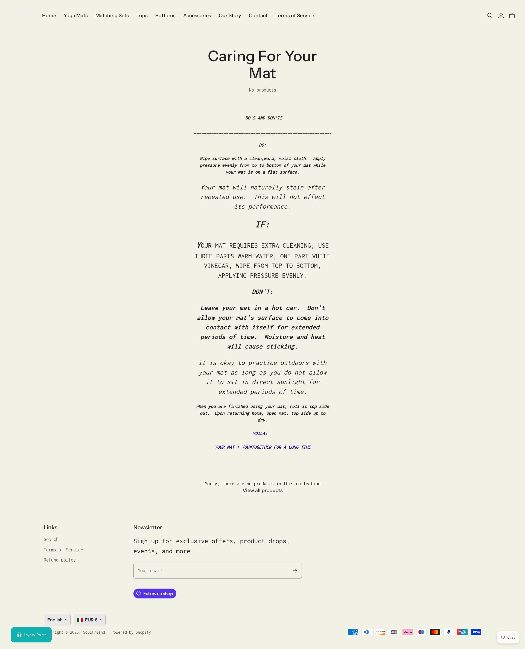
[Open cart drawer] (511, 15)
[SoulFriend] (23, 15)
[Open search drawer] (490, 15)
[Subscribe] (294, 570)
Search (51, 539)
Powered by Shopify (131, 632)
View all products (263, 490)
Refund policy (60, 559)
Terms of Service (63, 549)
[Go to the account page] (500, 15)
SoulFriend (94, 632)
